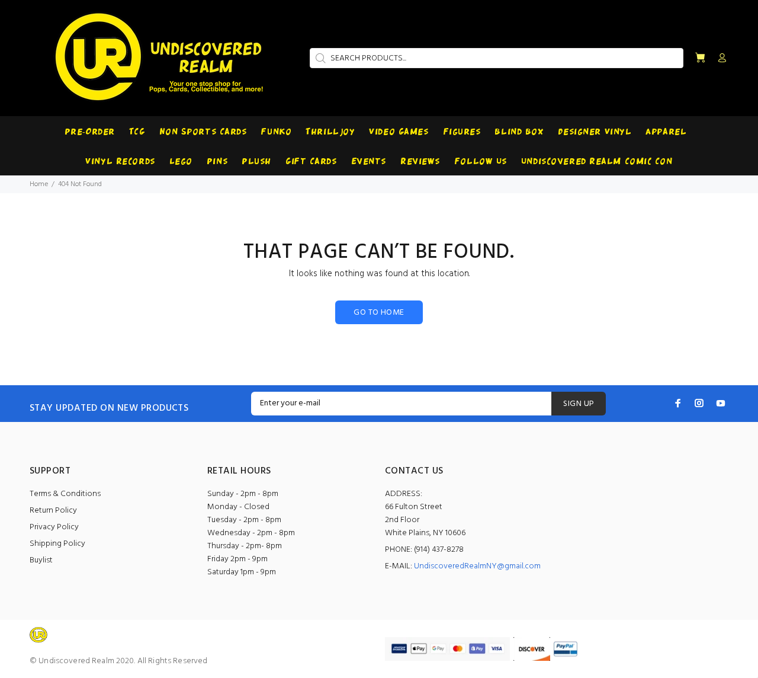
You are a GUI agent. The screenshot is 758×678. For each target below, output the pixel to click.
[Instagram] (699, 403)
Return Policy (53, 510)
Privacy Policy (54, 527)
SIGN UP (578, 404)
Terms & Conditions (65, 494)
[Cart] (699, 58)
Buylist (41, 560)
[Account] (719, 59)
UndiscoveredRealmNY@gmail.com (477, 566)
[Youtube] (720, 403)
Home (39, 184)
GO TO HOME (379, 312)
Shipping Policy (57, 544)
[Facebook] (678, 403)
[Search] (319, 58)
